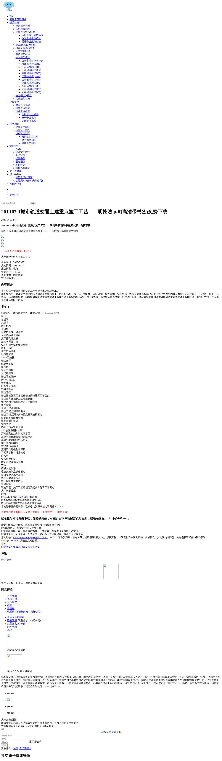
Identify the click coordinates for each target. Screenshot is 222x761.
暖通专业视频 (29, 121)
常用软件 (14, 146)
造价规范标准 (23, 54)
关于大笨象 (16, 171)
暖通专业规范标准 (31, 41)
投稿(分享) (15, 183)
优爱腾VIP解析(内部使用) (29, 180)
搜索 (33, 203)
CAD (18, 149)
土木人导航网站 (15, 617)
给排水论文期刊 (30, 136)
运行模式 (12, 602)
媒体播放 (20, 158)
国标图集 (6, 547)
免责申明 (12, 599)
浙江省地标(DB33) (31, 73)
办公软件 (20, 155)
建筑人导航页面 (24, 177)
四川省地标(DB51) (31, 86)
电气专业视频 (29, 117)
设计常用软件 (23, 152)
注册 (15, 748)
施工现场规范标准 (25, 44)
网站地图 (12, 626)
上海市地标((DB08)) (32, 60)
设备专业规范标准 (25, 32)
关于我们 (12, 596)
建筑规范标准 (23, 25)
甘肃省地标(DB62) (31, 92)
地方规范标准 (23, 57)
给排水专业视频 (30, 114)
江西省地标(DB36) (31, 76)
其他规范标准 (23, 98)
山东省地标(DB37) (31, 79)
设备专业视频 (23, 111)
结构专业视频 (23, 108)
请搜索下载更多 (18, 19)
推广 (15, 220)
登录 (9, 559)
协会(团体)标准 (24, 95)
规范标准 (14, 22)
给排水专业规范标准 (32, 35)
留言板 (10, 608)
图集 (13, 547)
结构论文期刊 (23, 130)
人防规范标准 (23, 51)
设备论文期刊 (23, 133)
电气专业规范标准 (31, 38)
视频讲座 (14, 102)
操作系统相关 (23, 168)
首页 (12, 16)
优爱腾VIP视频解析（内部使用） (25, 611)
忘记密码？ (25, 748)
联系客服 (12, 620)
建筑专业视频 (23, 105)
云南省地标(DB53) (31, 89)
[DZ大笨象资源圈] (8, 11)
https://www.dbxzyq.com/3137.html (30, 537)
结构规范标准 (23, 29)
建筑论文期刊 (23, 127)
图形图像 (20, 161)
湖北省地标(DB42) (31, 83)
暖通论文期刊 (29, 143)
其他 (9, 630)
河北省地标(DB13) (31, 63)
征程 (9, 605)
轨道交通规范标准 (25, 48)
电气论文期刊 (29, 140)
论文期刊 (14, 124)
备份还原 (20, 164)
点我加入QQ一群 (16, 623)
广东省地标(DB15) (31, 67)
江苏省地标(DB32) (31, 70)
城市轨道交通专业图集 (28, 547)
